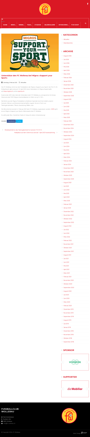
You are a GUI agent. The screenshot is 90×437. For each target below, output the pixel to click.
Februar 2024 (68, 161)
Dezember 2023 (69, 168)
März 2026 (67, 74)
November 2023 (69, 172)
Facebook (11, 121)
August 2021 (67, 255)
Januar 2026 (67, 81)
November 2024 (69, 128)
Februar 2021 (67, 276)
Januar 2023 (67, 208)
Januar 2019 (67, 327)
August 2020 (68, 291)
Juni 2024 (66, 146)
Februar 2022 (68, 240)
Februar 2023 (68, 204)
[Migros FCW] (30, 53)
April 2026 (67, 70)
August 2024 (67, 139)
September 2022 (69, 222)
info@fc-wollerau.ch (9, 423)
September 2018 (69, 342)
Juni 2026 (66, 63)
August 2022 (67, 226)
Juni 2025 (66, 106)
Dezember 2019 (68, 309)
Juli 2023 (66, 186)
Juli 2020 (66, 295)
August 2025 (67, 99)
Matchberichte (68, 43)
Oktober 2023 (68, 175)
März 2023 (67, 200)
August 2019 (67, 320)
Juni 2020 (67, 298)
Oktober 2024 (68, 132)
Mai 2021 (66, 266)
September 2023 (69, 179)
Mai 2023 (66, 193)
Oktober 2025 (68, 92)
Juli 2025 (66, 103)
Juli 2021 (66, 258)
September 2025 (69, 95)
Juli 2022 (66, 229)
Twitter (19, 121)
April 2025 (66, 114)
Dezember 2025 (68, 85)
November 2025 (68, 88)
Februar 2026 (68, 77)
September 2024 (69, 135)
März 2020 (67, 302)
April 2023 (67, 197)
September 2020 (69, 287)
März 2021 (67, 273)
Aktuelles (23, 82)
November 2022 (69, 215)
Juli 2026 (66, 59)
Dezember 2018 (69, 331)
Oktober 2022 (68, 219)
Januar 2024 (67, 164)
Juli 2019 (66, 324)
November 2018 (69, 334)
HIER (52, 109)
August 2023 (67, 182)
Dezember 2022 (69, 211)
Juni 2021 (66, 262)
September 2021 (69, 251)
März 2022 (67, 237)
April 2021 (66, 269)
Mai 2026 (66, 67)
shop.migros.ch (8, 91)
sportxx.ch (21, 91)
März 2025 (67, 117)
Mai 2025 (66, 110)
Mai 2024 (66, 150)
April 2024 (67, 153)
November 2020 (69, 280)
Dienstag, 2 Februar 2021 (10, 82)
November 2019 (68, 313)
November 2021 (68, 244)
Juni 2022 (66, 233)
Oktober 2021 (68, 248)
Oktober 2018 (68, 338)
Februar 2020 (68, 305)
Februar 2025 (68, 121)
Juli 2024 (66, 143)
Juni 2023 (66, 190)
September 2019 (69, 316)
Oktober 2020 (68, 284)
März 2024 (67, 157)
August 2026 (67, 56)
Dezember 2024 (69, 124)
